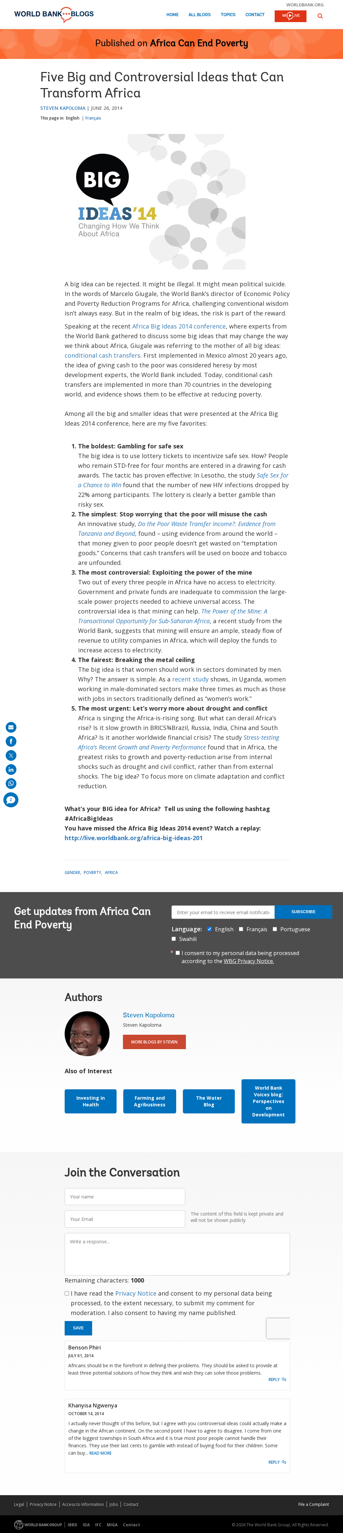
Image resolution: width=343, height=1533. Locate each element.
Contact (255, 15)
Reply (274, 1379)
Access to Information (83, 1504)
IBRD (72, 1525)
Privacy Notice (135, 1293)
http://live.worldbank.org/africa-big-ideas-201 (134, 838)
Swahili (188, 939)
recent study (190, 679)
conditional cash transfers (102, 355)
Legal (19, 1504)
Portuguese (295, 929)
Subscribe (303, 911)
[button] (320, 16)
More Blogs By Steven (154, 1042)
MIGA (112, 1525)
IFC (98, 1525)
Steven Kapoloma (62, 108)
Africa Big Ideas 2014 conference (179, 326)
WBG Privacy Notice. (249, 961)
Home (172, 15)
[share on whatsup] (11, 783)
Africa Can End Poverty (199, 44)
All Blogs (200, 15)
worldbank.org (305, 5)
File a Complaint (313, 1504)
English (72, 118)
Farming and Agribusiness (149, 1101)
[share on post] (11, 755)
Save (78, 1328)
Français (93, 118)
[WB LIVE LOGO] (290, 16)
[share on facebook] (11, 741)
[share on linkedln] (11, 769)
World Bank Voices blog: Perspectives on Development (268, 1101)
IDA (86, 1525)
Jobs (114, 1504)
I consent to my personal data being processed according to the (240, 957)
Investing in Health (90, 1101)
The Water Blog (209, 1101)
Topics (228, 15)
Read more (100, 1453)
